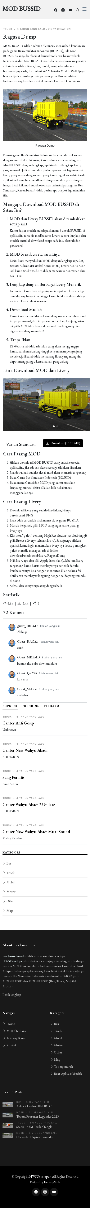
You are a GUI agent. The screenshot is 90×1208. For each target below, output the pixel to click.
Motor (10, 891)
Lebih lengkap (12, 994)
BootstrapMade (52, 1182)
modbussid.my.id (13, 956)
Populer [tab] (10, 706)
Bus (8, 863)
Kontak (11, 1045)
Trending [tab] (31, 706)
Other (10, 901)
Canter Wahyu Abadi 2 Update (29, 804)
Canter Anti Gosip (18, 723)
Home (10, 1024)
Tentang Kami (15, 1038)
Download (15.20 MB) (65, 443)
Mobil (10, 882)
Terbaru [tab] (51, 706)
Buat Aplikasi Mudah (67, 1073)
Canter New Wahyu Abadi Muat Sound (36, 831)
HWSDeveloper (13, 961)
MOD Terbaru (16, 1031)
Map (9, 910)
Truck (10, 873)
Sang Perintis (13, 777)
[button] (54, 426)
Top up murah (63, 1066)
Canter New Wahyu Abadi (25, 750)
